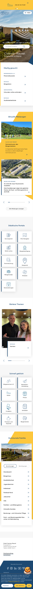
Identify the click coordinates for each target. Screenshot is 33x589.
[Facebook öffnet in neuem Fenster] (8, 568)
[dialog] (16, 581)
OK (29, 585)
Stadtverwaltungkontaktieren (8, 554)
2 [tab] (17, 8)
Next (29, 202)
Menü (28, 12)
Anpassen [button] (6, 585)
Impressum (6, 572)
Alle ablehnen (20, 585)
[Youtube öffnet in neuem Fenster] (19, 568)
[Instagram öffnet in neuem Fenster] (11, 568)
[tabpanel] (16, 5)
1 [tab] (15, 8)
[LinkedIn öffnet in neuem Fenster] (15, 568)
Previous (4, 202)
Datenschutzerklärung (13, 581)
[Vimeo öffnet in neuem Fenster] (23, 568)
